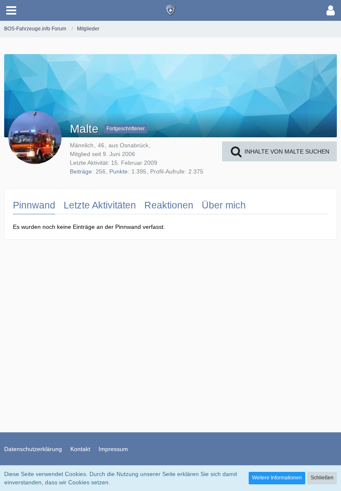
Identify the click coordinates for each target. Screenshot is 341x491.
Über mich (224, 205)
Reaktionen (168, 205)
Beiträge (81, 171)
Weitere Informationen (277, 478)
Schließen (322, 478)
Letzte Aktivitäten (100, 205)
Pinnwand (34, 205)
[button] (11, 10)
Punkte (118, 171)
